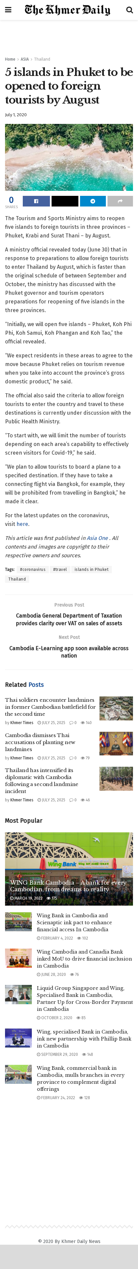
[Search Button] (129, 10)
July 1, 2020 (16, 114)
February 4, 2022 (56, 938)
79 (87, 758)
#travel (60, 569)
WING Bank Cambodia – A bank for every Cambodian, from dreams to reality (68, 886)
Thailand (42, 59)
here (22, 524)
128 (86, 1097)
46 (87, 800)
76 (76, 974)
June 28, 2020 (53, 974)
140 (88, 722)
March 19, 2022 (28, 898)
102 (84, 938)
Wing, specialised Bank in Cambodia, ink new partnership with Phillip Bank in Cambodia (84, 1039)
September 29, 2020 (59, 1054)
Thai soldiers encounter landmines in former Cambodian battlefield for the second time (50, 707)
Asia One (98, 538)
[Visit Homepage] (69, 10)
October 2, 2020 (56, 1018)
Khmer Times (21, 722)
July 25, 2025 (53, 722)
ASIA (25, 59)
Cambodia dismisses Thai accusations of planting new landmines (40, 742)
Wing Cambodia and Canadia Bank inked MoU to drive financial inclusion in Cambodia (84, 959)
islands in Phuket (92, 569)
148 (89, 1054)
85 (83, 1018)
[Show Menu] (8, 10)
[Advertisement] (69, 35)
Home (10, 59)
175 (54, 898)
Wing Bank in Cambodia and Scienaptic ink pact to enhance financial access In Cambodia (74, 923)
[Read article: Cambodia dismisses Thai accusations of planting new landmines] (116, 744)
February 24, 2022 (57, 1097)
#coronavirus (33, 569)
